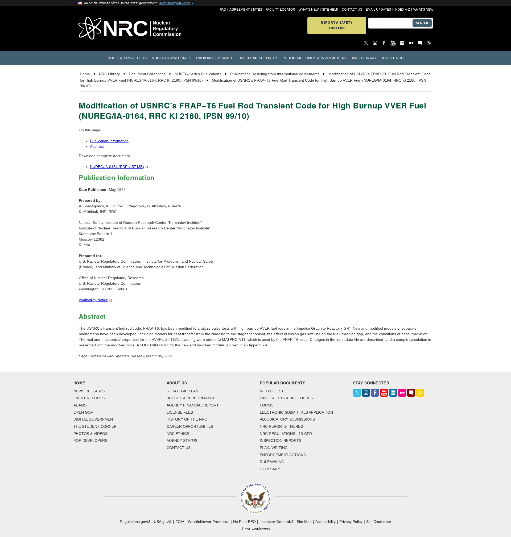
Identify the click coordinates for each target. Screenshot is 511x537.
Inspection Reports (280, 440)
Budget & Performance (191, 398)
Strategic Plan (182, 391)
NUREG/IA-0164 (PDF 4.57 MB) (117, 167)
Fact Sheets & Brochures (286, 398)
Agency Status (182, 440)
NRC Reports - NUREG (281, 426)
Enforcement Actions (283, 455)
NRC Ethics (178, 433)
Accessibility (325, 521)
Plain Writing (274, 448)
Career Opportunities (190, 426)
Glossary (270, 469)
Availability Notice (93, 300)
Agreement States (245, 9)
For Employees (257, 528)
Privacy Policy (350, 521)
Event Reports (89, 398)
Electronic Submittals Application (296, 412)
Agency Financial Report (193, 405)
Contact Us (352, 9)
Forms (266, 405)
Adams (79, 405)
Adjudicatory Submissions (287, 419)
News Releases (89, 391)
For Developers (90, 440)
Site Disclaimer (378, 521)
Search (422, 23)
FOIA (179, 521)
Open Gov (83, 412)
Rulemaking (272, 462)
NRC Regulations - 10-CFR (286, 433)
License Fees (180, 412)
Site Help (330, 9)
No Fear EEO (244, 521)
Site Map (304, 521)
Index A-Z (402, 9)
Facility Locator (280, 9)
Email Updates (378, 9)
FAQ (223, 9)
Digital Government (94, 419)
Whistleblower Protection (208, 521)
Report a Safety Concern (336, 25)
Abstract (97, 146)
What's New (309, 9)
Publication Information (109, 141)
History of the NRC (187, 419)
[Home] (106, 29)
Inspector (274, 521)
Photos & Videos (90, 433)
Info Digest (272, 391)
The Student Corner (95, 426)
